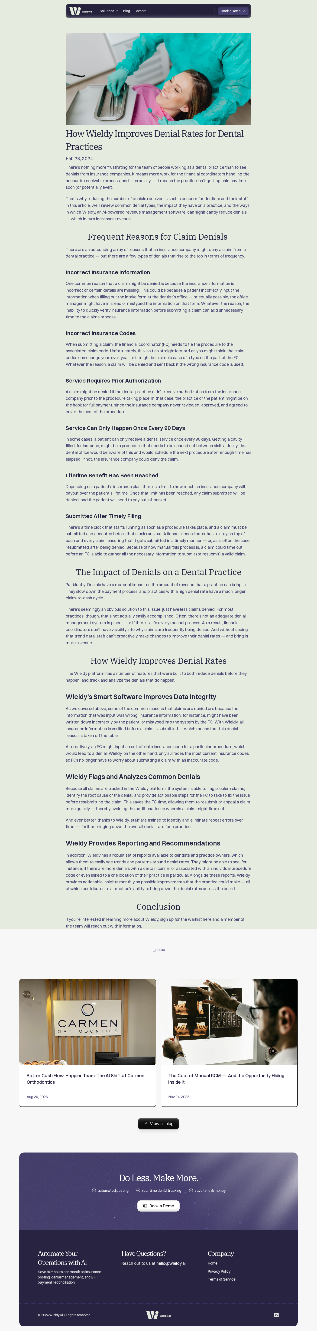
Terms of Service (222, 1279)
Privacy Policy (219, 1271)
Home (212, 1263)
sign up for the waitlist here (185, 919)
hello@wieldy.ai (171, 1263)
